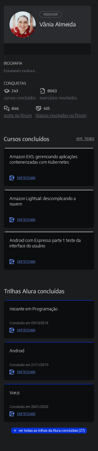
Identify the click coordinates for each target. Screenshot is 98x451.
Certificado (26, 178)
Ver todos (85, 139)
